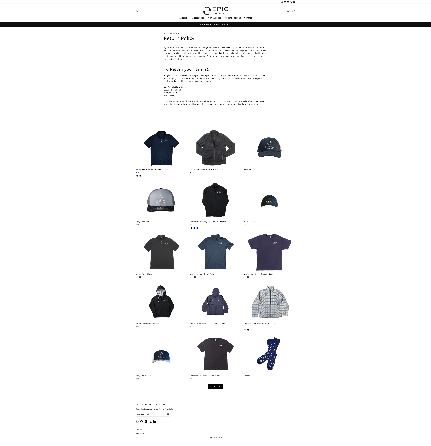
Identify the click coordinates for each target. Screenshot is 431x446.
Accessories (198, 17)
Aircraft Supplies (233, 17)
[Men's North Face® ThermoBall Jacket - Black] (248, 330)
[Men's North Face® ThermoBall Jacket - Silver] (245, 330)
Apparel (183, 17)
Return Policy (141, 433)
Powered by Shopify (215, 437)
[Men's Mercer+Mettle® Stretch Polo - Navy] (137, 176)
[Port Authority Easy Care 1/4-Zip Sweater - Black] (191, 228)
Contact (248, 17)
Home (166, 33)
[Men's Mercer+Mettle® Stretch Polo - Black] (140, 176)
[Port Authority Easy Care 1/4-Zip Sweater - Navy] (194, 228)
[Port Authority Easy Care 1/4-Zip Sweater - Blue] (197, 228)
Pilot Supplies (214, 17)
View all (215, 386)
